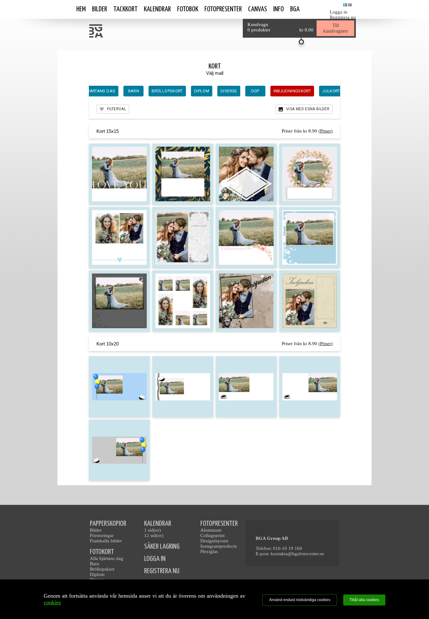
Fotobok (187, 9)
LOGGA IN (155, 558)
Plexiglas (209, 551)
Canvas (257, 9)
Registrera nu (343, 17)
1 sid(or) (152, 530)
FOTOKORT (102, 552)
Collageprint (212, 535)
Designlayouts (214, 540)
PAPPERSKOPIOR (108, 523)
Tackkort (125, 9)
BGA (295, 9)
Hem (81, 9)
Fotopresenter (223, 9)
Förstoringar (102, 535)
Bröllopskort (102, 569)
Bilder (99, 9)
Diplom (97, 574)
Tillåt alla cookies (364, 600)
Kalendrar (157, 9)
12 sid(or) (153, 535)
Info (278, 9)
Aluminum (210, 530)
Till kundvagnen (335, 28)
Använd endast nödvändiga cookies (299, 600)
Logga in (338, 11)
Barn (94, 563)
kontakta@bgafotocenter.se (297, 553)
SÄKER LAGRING (162, 546)
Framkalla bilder (106, 540)
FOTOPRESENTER (219, 523)
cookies (52, 602)
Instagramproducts (218, 546)
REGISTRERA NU (161, 571)
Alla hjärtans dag (106, 558)
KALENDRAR (157, 523)
